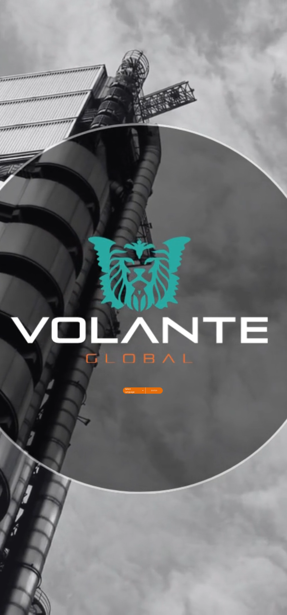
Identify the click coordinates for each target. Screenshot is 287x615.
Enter (154, 390)
